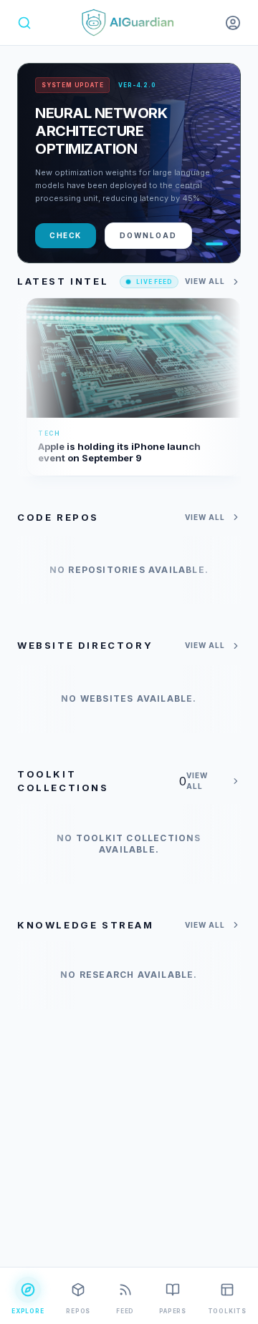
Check (65, 235)
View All (205, 281)
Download (148, 235)
